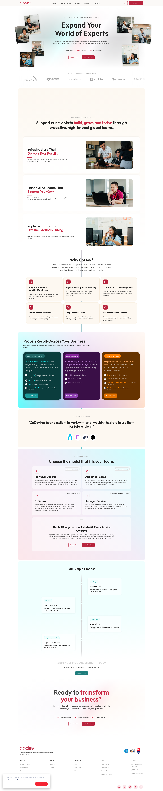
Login (124, 3)
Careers (97, 3)
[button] (54, 3)
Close (41, 784)
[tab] (70, 437)
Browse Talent (74, 57)
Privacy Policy (40, 779)
